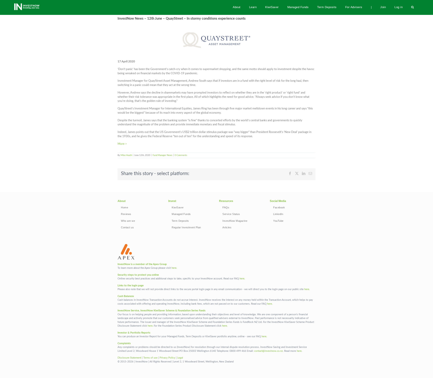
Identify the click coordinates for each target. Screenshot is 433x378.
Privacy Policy (167, 358)
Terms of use (150, 358)
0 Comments (181, 155)
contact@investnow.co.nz (268, 351)
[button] (412, 7)
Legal (180, 358)
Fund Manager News (162, 155)
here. (174, 268)
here (299, 351)
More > (122, 144)
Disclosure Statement (129, 358)
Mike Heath (126, 155)
